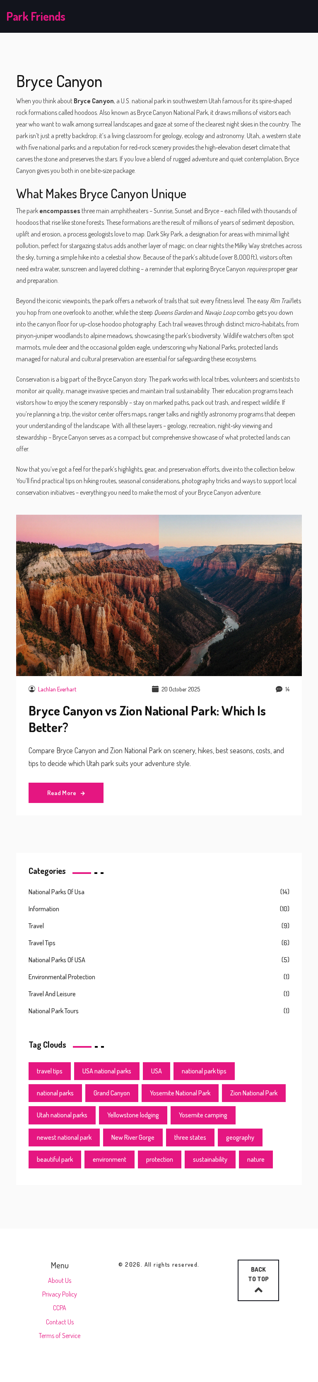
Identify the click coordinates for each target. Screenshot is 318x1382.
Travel (36, 925)
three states (190, 1137)
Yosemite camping (203, 1115)
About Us (59, 1280)
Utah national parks (62, 1115)
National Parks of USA (57, 959)
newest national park (64, 1137)
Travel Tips (42, 942)
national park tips (204, 1071)
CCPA (59, 1308)
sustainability (210, 1159)
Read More (62, 793)
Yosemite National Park (180, 1093)
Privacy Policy (59, 1294)
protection (159, 1159)
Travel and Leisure (52, 993)
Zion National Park (253, 1093)
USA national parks (106, 1071)
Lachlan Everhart (57, 689)
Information (44, 908)
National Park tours (54, 1010)
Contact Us (60, 1322)
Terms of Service (59, 1335)
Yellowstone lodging (133, 1115)
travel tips (50, 1071)
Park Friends (35, 16)
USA (156, 1071)
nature (256, 1159)
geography (240, 1137)
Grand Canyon (112, 1093)
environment (109, 1159)
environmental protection (62, 976)
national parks (55, 1093)
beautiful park (55, 1159)
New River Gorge (132, 1137)
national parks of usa (56, 891)
